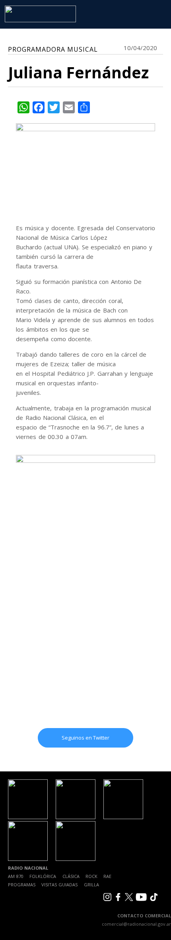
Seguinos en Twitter (85, 737)
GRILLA (91, 885)
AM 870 (15, 876)
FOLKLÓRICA (42, 876)
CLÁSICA (71, 876)
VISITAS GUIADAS (59, 885)
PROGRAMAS (21, 885)
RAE (107, 876)
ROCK (91, 876)
